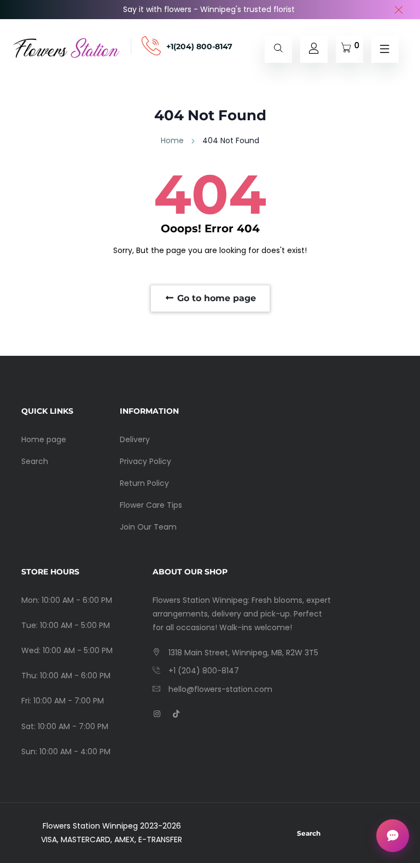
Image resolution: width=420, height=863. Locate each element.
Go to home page (215, 298)
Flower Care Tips (151, 505)
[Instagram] (157, 713)
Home (172, 140)
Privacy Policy (145, 461)
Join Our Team (148, 526)
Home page (43, 439)
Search (34, 461)
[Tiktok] (176, 713)
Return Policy (144, 483)
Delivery (135, 439)
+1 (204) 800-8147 (203, 670)
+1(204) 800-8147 (199, 46)
